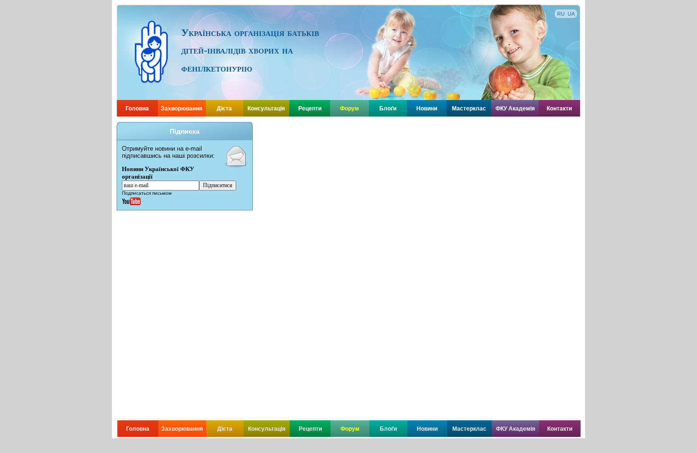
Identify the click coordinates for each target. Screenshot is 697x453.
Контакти (559, 108)
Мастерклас (469, 108)
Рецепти (309, 108)
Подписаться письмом (147, 193)
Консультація (266, 108)
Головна (137, 108)
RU (561, 14)
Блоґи (387, 108)
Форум (349, 108)
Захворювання (181, 108)
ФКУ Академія (515, 108)
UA (571, 14)
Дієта (224, 108)
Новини (426, 108)
